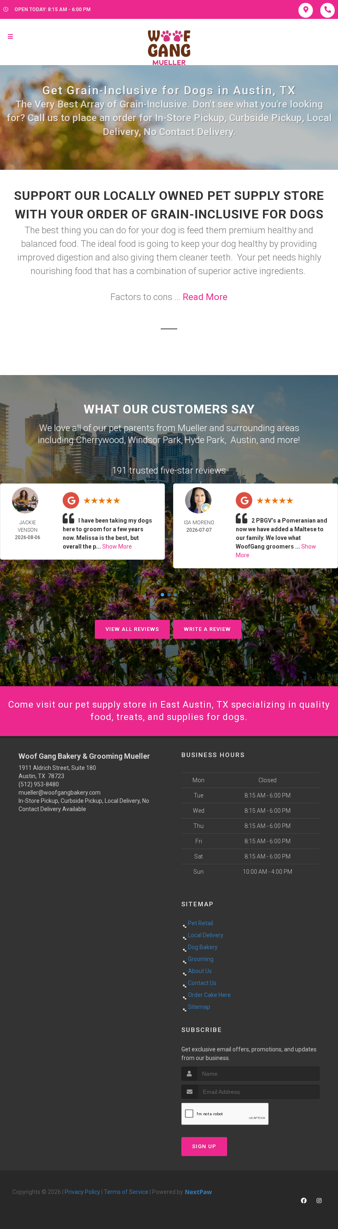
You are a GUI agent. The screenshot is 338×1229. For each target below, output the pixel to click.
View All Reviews (132, 629)
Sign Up (204, 1146)
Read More (205, 297)
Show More (117, 546)
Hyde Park (205, 440)
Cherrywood (100, 440)
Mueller (192, 428)
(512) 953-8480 (39, 784)
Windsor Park (154, 440)
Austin (243, 440)
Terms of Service (126, 1192)
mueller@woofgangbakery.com (60, 792)
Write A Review (207, 629)
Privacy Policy (82, 1192)
